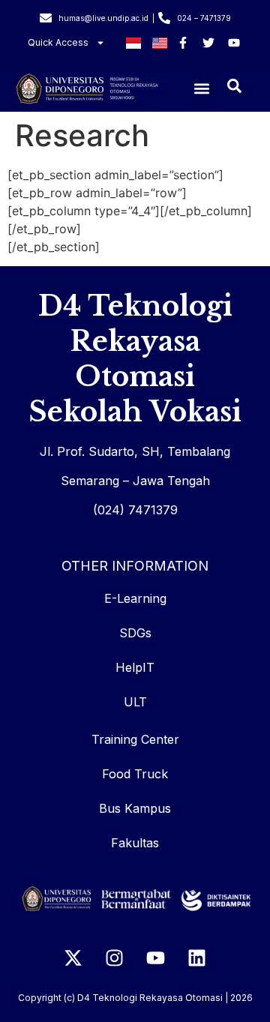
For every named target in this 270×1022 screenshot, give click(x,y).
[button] (202, 88)
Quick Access (58, 42)
